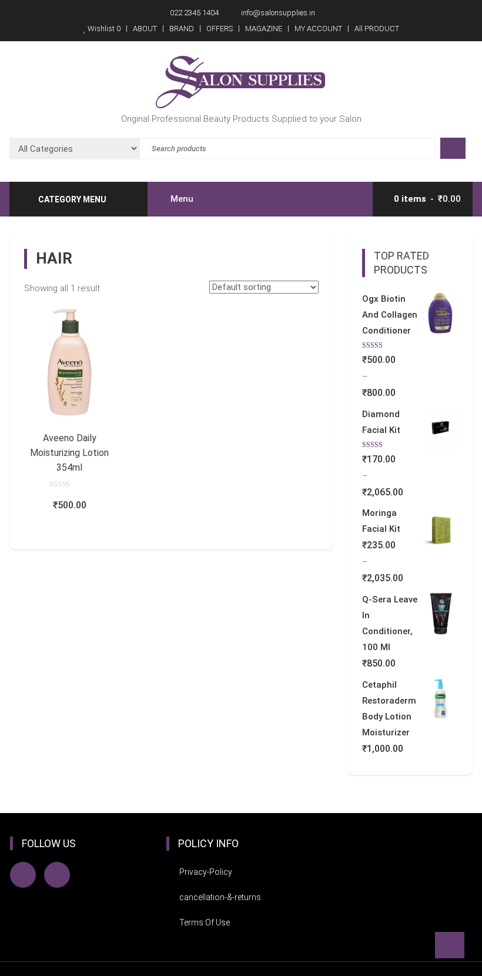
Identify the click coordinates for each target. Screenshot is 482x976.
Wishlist (103, 28)
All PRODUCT (376, 28)
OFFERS (219, 28)
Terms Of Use (204, 922)
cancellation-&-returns (220, 897)
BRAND (181, 28)
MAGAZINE (263, 28)
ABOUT (145, 28)
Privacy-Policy (205, 872)
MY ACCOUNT (318, 28)
